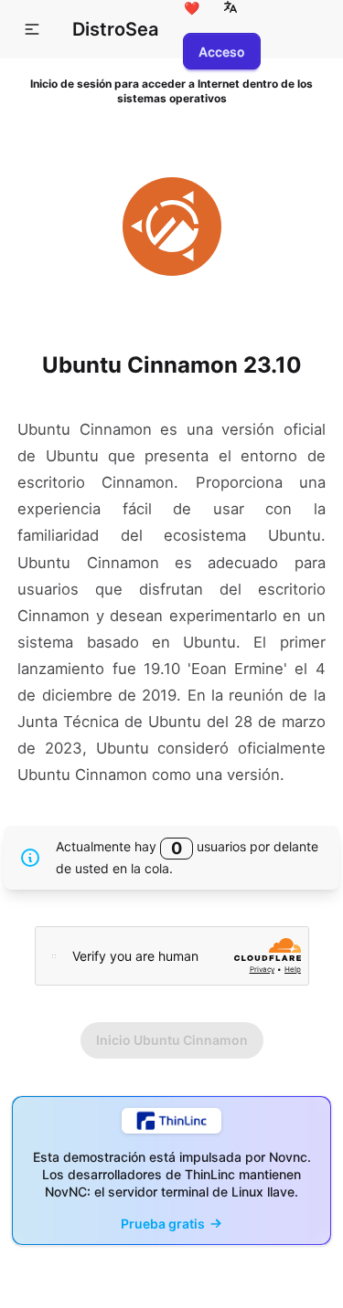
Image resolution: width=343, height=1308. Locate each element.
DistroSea (115, 29)
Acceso (221, 51)
